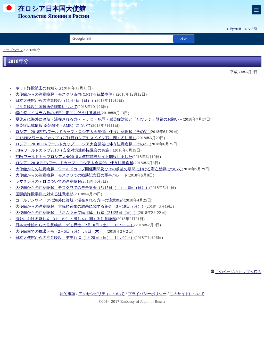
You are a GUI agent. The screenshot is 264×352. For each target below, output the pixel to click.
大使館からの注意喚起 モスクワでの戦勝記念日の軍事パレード (71, 175)
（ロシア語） (245, 29)
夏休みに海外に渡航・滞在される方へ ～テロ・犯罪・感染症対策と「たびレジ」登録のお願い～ (99, 119)
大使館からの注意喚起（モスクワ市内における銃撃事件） (65, 94)
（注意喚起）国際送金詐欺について (46, 107)
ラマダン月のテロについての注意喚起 (48, 181)
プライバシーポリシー (147, 294)
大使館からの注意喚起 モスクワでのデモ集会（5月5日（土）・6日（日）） (82, 188)
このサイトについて (187, 294)
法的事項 (67, 294)
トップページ (13, 50)
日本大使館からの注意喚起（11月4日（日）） (55, 100)
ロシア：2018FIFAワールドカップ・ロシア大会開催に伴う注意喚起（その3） (82, 132)
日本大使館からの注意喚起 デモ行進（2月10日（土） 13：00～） (74, 225)
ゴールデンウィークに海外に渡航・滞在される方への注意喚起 (69, 200)
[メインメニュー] (256, 9)
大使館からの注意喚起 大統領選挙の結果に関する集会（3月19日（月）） (80, 206)
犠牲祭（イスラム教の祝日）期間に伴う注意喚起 (58, 113)
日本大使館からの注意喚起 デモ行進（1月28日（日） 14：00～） (74, 238)
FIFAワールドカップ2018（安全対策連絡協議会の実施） (64, 150)
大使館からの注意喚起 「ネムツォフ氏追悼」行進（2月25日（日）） (76, 213)
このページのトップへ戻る (238, 272)
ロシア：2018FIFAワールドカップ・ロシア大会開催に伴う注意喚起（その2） (82, 144)
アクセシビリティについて (101, 294)
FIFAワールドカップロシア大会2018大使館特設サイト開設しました (73, 157)
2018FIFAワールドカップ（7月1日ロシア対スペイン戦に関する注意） (75, 138)
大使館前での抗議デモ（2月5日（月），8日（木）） (61, 231)
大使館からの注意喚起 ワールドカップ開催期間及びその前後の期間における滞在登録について (98, 169)
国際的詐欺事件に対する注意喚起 (44, 194)
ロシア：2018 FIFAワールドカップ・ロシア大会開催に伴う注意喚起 (74, 163)
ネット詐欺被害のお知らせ (38, 88)
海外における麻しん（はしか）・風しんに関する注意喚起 (65, 219)
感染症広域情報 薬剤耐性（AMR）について (53, 125)
